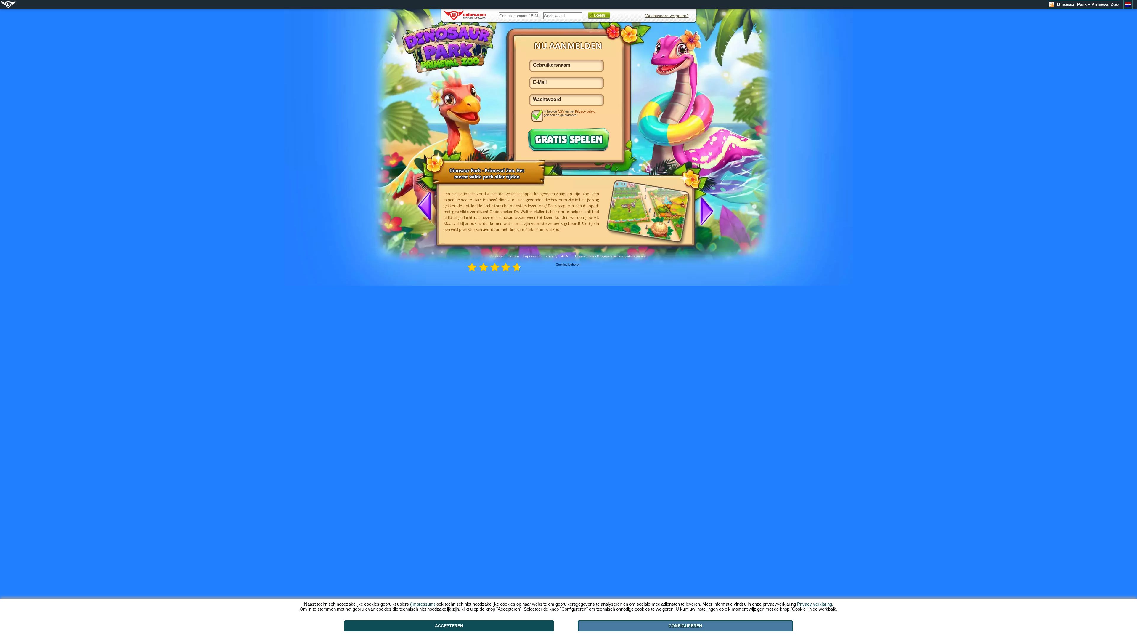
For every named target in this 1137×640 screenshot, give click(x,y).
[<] (427, 206)
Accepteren (449, 625)
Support (498, 256)
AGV (564, 256)
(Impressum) (422, 604)
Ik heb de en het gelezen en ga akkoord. (569, 113)
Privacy (551, 256)
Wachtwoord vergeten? (667, 15)
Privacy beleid (585, 111)
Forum (513, 256)
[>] (704, 210)
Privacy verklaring (814, 604)
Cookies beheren (568, 264)
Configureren (685, 625)
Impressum (532, 256)
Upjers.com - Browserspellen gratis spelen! (610, 256)
